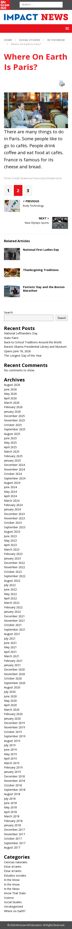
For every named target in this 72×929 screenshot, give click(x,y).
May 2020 (10, 701)
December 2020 (14, 669)
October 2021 (13, 625)
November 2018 (14, 781)
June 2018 (10, 803)
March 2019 (11, 763)
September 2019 (14, 736)
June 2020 (10, 696)
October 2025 (13, 425)
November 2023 (14, 518)
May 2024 (10, 492)
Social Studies (29, 40)
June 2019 (10, 749)
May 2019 (10, 754)
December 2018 (14, 776)
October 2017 (13, 838)
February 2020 (13, 714)
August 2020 (12, 687)
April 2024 (10, 496)
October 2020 (13, 678)
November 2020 (14, 674)
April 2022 (10, 598)
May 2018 (10, 807)
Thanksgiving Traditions (41, 270)
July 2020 (10, 692)
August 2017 (12, 847)
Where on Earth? (14, 911)
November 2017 (14, 834)
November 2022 (14, 567)
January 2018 (12, 825)
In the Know (12, 880)
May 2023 (10, 540)
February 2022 (13, 607)
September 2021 (14, 629)
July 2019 (10, 745)
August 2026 (12, 385)
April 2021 (10, 652)
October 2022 (13, 572)
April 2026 (10, 398)
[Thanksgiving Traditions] (12, 272)
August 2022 (12, 581)
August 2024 (12, 483)
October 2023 (13, 522)
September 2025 (14, 429)
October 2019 (13, 732)
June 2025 (10, 438)
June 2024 (10, 487)
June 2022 (10, 589)
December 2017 (14, 829)
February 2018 (13, 821)
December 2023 (14, 514)
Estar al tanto (12, 866)
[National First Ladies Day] (12, 254)
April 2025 (10, 447)
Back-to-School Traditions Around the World (32, 342)
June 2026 (10, 389)
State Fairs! (11, 338)
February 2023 (13, 554)
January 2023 (12, 558)
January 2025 (12, 460)
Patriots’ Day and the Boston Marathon (44, 288)
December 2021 (14, 616)
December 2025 (14, 416)
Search (8, 312)
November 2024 (14, 469)
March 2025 (11, 451)
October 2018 (13, 785)
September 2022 (14, 576)
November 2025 (14, 420)
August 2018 (12, 794)
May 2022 (10, 594)
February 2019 (13, 767)
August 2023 (12, 531)
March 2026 (11, 403)
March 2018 (11, 816)
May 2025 (10, 442)
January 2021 (12, 665)
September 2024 (14, 478)
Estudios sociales (15, 875)
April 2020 (10, 705)
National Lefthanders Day (21, 333)
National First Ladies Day (41, 250)
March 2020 (11, 709)
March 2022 (11, 603)
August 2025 (12, 434)
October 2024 (13, 474)
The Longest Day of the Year (23, 355)
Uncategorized (13, 906)
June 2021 (10, 643)
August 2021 (12, 634)
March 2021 (11, 656)
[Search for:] (41, 4)
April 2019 (10, 758)
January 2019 (12, 772)
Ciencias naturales (15, 862)
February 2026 (13, 407)
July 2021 (10, 638)
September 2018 (14, 790)
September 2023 (14, 527)
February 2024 (13, 505)
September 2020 (14, 683)
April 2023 (10, 545)
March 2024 (11, 500)
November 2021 (14, 620)
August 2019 (12, 741)
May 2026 (10, 394)
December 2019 (14, 723)
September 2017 (14, 843)
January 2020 (12, 718)
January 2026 (12, 411)
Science (9, 898)
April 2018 (10, 812)
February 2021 (13, 661)
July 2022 (10, 585)
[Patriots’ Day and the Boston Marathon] (12, 291)
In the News (12, 889)
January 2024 (12, 509)
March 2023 (11, 549)
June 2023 (10, 536)
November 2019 (14, 727)
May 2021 (10, 647)
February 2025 (13, 456)
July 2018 (10, 798)
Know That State (15, 893)
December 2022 (14, 563)
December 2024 (14, 465)
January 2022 (12, 612)
